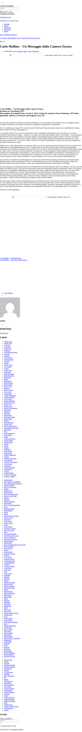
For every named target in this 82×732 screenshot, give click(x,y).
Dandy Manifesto (9, 401)
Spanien (6, 670)
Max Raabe (7, 595)
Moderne (7, 600)
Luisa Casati (8, 573)
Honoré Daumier (9, 501)
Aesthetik (19, 51)
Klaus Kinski (8, 548)
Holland (6, 500)
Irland (6, 512)
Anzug (6, 363)
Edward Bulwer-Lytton (11, 428)
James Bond (8, 521)
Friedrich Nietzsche (10, 458)
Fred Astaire (8, 453)
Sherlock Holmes (9, 667)
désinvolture (8, 415)
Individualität (8, 510)
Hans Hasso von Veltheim (12, 482)
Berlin (6, 379)
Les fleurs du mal (9, 561)
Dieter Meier (8, 419)
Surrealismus (8, 681)
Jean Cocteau (8, 527)
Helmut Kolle (8, 492)
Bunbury (7, 388)
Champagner (8, 394)
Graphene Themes (17, 729)
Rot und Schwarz (9, 656)
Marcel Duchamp (9, 582)
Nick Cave (7, 609)
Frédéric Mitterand (10, 455)
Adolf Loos (7, 349)
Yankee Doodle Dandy (11, 706)
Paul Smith (7, 631)
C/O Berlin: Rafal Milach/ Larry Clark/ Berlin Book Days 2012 (20, 38)
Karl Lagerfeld (8, 546)
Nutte (30, 51)
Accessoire (7, 347)
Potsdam (6, 644)
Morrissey (7, 602)
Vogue (6, 696)
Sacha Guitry (8, 660)
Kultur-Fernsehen (9, 554)
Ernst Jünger (8, 435)
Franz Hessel (8, 451)
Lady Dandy (8, 557)
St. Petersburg (8, 672)
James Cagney (8, 523)
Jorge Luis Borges (10, 537)
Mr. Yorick (7, 604)
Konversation (8, 552)
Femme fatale (8, 442)
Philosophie (7, 635)
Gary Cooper (8, 464)
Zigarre (6, 710)
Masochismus (8, 591)
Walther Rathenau (9, 701)
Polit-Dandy (8, 642)
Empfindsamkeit (9, 433)
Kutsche (6, 555)
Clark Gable (8, 399)
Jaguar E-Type (8, 518)
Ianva (6, 507)
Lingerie (6, 564)
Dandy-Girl (7, 404)
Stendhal (7, 674)
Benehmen (7, 377)
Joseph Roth (8, 543)
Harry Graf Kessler (10, 487)
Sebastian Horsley (9, 665)
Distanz (6, 421)
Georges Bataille (9, 467)
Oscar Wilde (8, 620)
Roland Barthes (9, 654)
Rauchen (7, 647)
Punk (5, 645)
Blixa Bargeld (8, 383)
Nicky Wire (7, 611)
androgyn (7, 356)
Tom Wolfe (7, 687)
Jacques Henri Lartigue (11, 516)
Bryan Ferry (8, 386)
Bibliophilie (7, 381)
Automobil (7, 372)
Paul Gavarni (8, 629)
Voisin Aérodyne (9, 697)
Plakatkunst (7, 640)
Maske (6, 590)
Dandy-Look (8, 406)
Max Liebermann (9, 593)
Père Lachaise (8, 633)
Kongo (6, 550)
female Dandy (8, 440)
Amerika (7, 354)
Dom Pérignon (8, 422)
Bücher (6, 26)
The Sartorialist (9, 685)
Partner (6, 31)
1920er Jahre (8, 341)
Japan (6, 525)
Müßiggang (7, 606)
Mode (6, 599)
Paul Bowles (8, 627)
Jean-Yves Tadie (9, 530)
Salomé (6, 661)
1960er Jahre (8, 343)
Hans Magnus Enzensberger (13, 483)
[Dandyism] (4, 333)
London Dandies (9, 566)
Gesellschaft (8, 469)
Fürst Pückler (8, 460)
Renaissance (8, 651)
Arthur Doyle (8, 365)
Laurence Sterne (9, 559)
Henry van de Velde (10, 496)
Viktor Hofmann (9, 692)
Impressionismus (9, 509)
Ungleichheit (8, 690)
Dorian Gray (8, 424)
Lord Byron (8, 568)
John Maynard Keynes (11, 536)
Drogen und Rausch (10, 426)
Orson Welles (8, 618)
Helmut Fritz (8, 491)
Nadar (6, 608)
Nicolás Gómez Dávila (11, 613)
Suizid (6, 679)
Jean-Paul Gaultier (10, 528)
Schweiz (6, 663)
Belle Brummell (9, 376)
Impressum (7, 29)
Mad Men (7, 575)
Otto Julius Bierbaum (10, 622)
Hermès (6, 498)
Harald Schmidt (9, 485)
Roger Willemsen (9, 653)
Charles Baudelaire (10, 395)
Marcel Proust (8, 584)
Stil (5, 678)
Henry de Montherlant (11, 494)
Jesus (5, 532)
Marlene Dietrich (9, 588)
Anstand (6, 361)
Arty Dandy (8, 367)
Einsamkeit (7, 430)
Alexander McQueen (10, 352)
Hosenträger (8, 503)
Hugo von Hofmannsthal (12, 505)
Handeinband (8, 480)
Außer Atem (8, 370)
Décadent (7, 412)
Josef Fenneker (9, 541)
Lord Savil (7, 570)
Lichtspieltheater (9, 563)
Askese (6, 368)
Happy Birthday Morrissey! (8, 35)
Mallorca (7, 577)
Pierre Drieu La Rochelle (12, 638)
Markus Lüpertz (9, 586)
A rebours (7, 345)
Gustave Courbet (9, 476)
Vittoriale (7, 694)
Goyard (6, 471)
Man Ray (7, 579)
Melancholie (8, 597)
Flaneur (6, 448)
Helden (6, 489)
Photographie (8, 636)
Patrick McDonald (10, 626)
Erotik (6, 437)
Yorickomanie (8, 708)
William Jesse (8, 705)
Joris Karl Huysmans (10, 539)
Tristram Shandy (9, 688)
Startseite (7, 24)
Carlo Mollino (8, 293)
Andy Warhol (8, 358)
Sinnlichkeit (8, 669)
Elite (5, 431)
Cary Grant (7, 392)
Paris (5, 624)
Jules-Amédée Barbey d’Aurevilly (15, 545)
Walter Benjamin (9, 699)
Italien (25, 51)
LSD (5, 572)
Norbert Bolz (8, 615)
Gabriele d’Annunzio (10, 462)
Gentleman (7, 466)
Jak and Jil (7, 519)
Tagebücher (7, 683)
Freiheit (6, 457)
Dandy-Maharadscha (10, 408)
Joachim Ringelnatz (10, 534)
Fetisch (6, 444)
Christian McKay (9, 397)
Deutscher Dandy (9, 417)
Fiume (6, 446)
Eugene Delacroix (9, 439)
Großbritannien (9, 473)
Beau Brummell (9, 374)
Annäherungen (8, 359)
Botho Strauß (8, 385)
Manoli (6, 581)
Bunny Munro (8, 390)
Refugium (35, 51)
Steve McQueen (9, 676)
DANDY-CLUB (5, 17)
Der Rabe (7, 413)
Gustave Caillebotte (10, 475)
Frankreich (7, 449)
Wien (5, 703)
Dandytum (7, 28)
